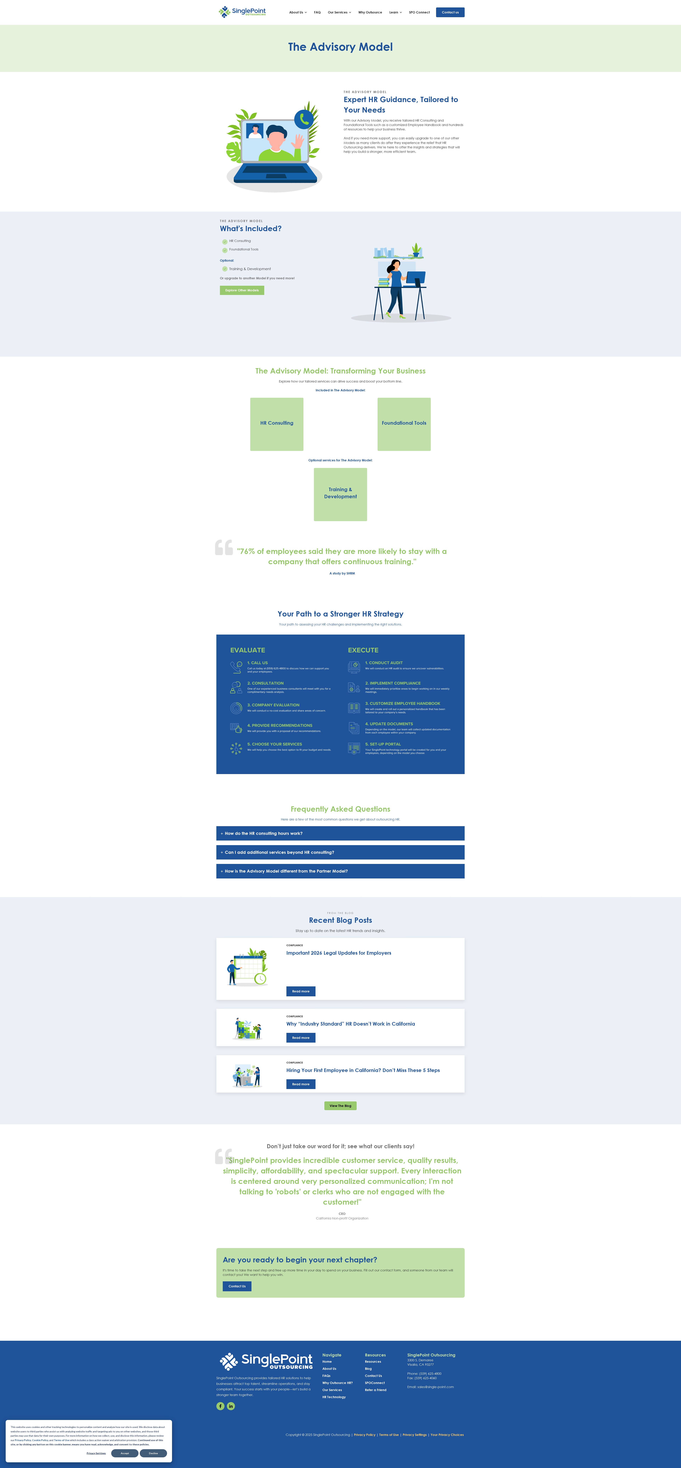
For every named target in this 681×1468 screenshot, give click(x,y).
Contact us (450, 12)
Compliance (294, 945)
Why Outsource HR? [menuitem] (337, 1383)
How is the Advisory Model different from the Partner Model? (286, 871)
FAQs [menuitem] (326, 1376)
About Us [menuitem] (329, 1369)
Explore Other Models (242, 290)
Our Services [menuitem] (332, 1390)
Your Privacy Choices (447, 1435)
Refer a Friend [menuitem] (375, 1390)
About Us (296, 12)
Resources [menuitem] (373, 1361)
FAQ (317, 12)
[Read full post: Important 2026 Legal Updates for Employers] (247, 969)
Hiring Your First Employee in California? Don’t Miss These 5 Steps (363, 1070)
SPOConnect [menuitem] (375, 1383)
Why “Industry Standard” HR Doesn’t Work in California (350, 1024)
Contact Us (237, 1286)
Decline (153, 1453)
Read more (301, 991)
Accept (125, 1453)
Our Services (337, 12)
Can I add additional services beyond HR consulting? (279, 852)
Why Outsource (370, 12)
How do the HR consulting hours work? (264, 833)
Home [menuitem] (327, 1361)
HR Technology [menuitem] (334, 1397)
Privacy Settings (96, 1453)
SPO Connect (419, 12)
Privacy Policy (23, 1440)
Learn (393, 12)
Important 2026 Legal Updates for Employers (338, 953)
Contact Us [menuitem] (373, 1376)
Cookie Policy (40, 1440)
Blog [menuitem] (368, 1369)
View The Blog (340, 1106)
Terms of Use (61, 1440)
